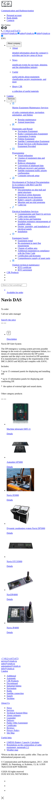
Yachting (10, 698)
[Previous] (2, 399)
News (30, 63)
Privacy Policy (13, 730)
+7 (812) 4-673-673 (11, 31)
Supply (10, 696)
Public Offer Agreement (17, 723)
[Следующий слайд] (5, 323)
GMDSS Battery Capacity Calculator (23, 742)
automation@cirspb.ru (11, 666)
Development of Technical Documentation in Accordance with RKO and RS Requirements (30, 184)
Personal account (14, 15)
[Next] (5, 399)
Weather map (12, 750)
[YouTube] (9, 786)
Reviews (10, 728)
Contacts (10, 20)
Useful (29, 77)
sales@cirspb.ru (27, 33)
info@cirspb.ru (7, 668)
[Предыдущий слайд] (2, 323)
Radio (9, 691)
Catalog (10, 96)
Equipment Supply (20, 238)
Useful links (6, 737)
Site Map (11, 733)
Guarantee (11, 718)
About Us (5, 703)
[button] (26, 671)
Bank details (12, 18)
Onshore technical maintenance (26, 265)
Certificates (12, 725)
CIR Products (13, 272)
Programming (18, 153)
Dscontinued (12, 683)
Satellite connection (15, 693)
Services (11, 99)
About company (14, 43)
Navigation (11, 688)
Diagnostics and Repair (22, 129)
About (30, 51)
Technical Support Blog (17, 713)
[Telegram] (9, 790)
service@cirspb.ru (9, 33)
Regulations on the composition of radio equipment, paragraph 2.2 (24, 746)
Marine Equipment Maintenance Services (30, 111)
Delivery (10, 720)
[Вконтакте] (9, 781)
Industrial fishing (14, 686)
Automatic (11, 678)
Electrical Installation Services (25, 211)
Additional (11, 676)
